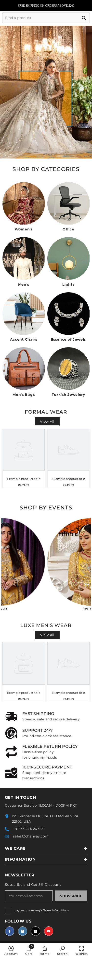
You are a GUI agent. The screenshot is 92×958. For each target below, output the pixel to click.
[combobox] (40, 18)
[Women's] (23, 203)
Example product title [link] (23, 479)
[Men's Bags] (23, 368)
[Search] (46, 17)
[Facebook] (9, 931)
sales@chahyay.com (31, 836)
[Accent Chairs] (23, 313)
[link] (46, 716)
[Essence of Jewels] (68, 313)
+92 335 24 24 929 (29, 829)
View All (47, 421)
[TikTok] (35, 931)
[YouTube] (48, 931)
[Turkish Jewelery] (68, 368)
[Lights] (68, 258)
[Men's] (23, 258)
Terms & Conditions (56, 910)
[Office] (68, 203)
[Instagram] (22, 931)
